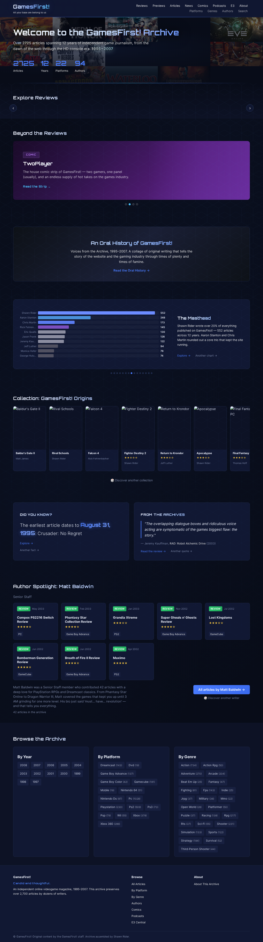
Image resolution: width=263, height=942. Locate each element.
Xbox (140, 815)
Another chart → (206, 355)
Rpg (230, 815)
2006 (50, 765)
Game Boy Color (114, 781)
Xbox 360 (110, 823)
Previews (159, 6)
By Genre (187, 756)
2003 (23, 773)
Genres (212, 11)
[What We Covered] (126, 373)
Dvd (134, 765)
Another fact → (29, 550)
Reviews (142, 6)
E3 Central (138, 922)
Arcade (216, 773)
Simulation (191, 832)
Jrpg (186, 798)
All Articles (138, 884)
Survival (214, 840)
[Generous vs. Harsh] (134, 373)
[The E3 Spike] (143, 373)
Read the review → (153, 551)
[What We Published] (149, 373)
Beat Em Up (191, 781)
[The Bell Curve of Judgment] (120, 373)
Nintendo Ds (111, 798)
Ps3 (153, 807)
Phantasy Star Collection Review (78, 620)
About (243, 6)
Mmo (227, 798)
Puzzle (188, 815)
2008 (23, 765)
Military (206, 798)
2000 (64, 773)
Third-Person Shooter (198, 849)
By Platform (109, 756)
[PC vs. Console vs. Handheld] (151, 373)
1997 (36, 781)
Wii (122, 815)
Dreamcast (111, 765)
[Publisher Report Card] (117, 373)
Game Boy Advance (117, 773)
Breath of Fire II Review (82, 658)
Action (189, 765)
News (189, 6)
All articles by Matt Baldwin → (221, 689)
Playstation (111, 807)
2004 (77, 765)
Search (243, 11)
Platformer (218, 807)
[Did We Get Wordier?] (140, 373)
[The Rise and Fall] (123, 373)
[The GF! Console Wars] (111, 373)
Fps (209, 790)
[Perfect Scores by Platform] (146, 373)
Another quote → (181, 551)
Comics (203, 6)
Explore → (183, 355)
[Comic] (130, 204)
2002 (37, 773)
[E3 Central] (137, 204)
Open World (191, 807)
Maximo (119, 658)
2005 (64, 765)
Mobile (107, 790)
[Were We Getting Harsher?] (114, 373)
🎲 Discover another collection (132, 480)
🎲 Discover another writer (221, 698)
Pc (134, 798)
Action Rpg (213, 765)
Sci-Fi (203, 823)
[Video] (133, 204)
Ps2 (135, 807)
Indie (227, 790)
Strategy (190, 840)
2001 (50, 773)
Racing (210, 815)
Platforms (196, 11)
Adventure (191, 773)
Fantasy (217, 781)
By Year (24, 756)
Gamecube (144, 781)
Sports (216, 832)
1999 (77, 773)
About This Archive (206, 884)
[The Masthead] (131, 373)
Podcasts (219, 6)
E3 (232, 6)
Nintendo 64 (131, 790)
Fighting (189, 790)
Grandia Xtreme (125, 617)
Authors (227, 11)
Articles (175, 6)
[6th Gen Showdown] (128, 373)
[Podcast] (126, 204)
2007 (36, 765)
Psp (105, 815)
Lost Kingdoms (220, 617)
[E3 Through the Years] (137, 373)
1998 (23, 781)
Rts (186, 823)
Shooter (225, 823)
